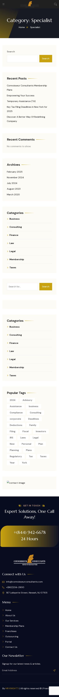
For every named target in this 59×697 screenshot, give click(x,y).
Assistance (16, 406)
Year (12, 462)
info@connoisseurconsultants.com (24, 581)
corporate (15, 418)
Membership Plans (14, 625)
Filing (12, 431)
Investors (41, 431)
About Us (10, 615)
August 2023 (13, 188)
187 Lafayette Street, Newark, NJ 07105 (26, 592)
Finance (13, 235)
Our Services (11, 620)
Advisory (27, 400)
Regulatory (16, 456)
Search (11, 51)
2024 (12, 400)
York (24, 462)
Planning (14, 450)
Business (14, 218)
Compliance (16, 412)
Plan (40, 444)
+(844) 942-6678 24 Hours (29, 535)
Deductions (16, 425)
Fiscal (25, 431)
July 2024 (12, 183)
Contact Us (11, 647)
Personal (26, 444)
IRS (11, 437)
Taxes (12, 267)
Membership (16, 259)
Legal (12, 251)
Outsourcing (11, 636)
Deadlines (33, 418)
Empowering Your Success (20, 95)
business (33, 406)
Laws (23, 437)
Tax (31, 456)
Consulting (15, 226)
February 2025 (14, 171)
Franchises (10, 631)
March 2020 (13, 194)
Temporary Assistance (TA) (21, 101)
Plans (29, 450)
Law (11, 243)
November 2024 (15, 177)
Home (8, 610)
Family (32, 425)
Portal (8, 641)
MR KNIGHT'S (12, 688)
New (12, 444)
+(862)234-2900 (15, 587)
